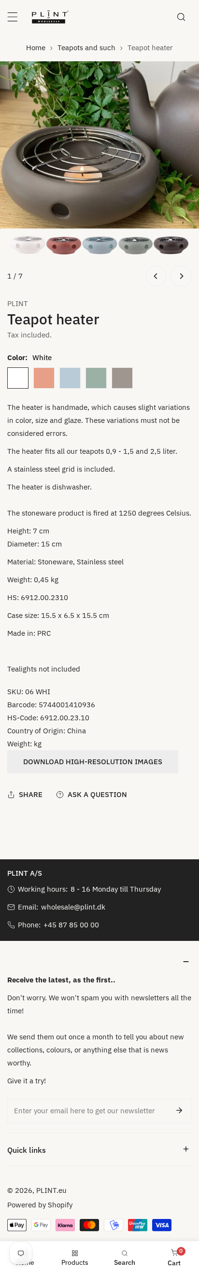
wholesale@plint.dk (73, 906)
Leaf (96, 378)
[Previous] (156, 276)
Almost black (122, 378)
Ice (70, 378)
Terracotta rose (44, 378)
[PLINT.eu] (50, 17)
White (17, 378)
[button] (99, 961)
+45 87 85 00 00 (71, 924)
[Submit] (179, 1110)
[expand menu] (12, 17)
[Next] (181, 276)
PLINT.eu (51, 1190)
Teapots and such (86, 47)
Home (35, 47)
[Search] (181, 17)
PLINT (17, 303)
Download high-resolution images (92, 761)
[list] (99, 175)
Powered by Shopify (39, 1204)
